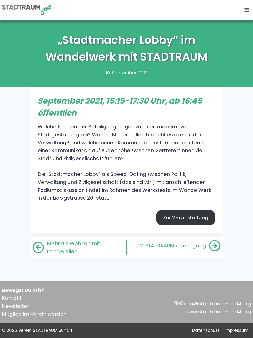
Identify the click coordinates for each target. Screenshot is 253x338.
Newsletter (15, 306)
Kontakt (11, 298)
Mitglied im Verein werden (34, 314)
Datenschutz (205, 330)
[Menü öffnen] (246, 10)
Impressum (237, 330)
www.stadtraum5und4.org (218, 311)
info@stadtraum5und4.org (217, 303)
